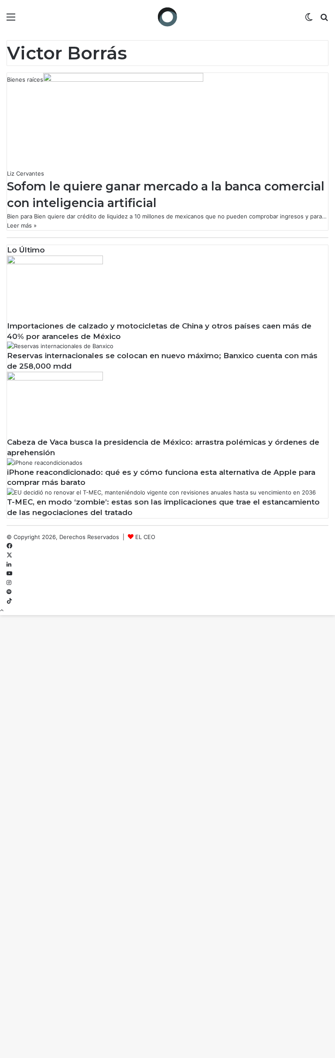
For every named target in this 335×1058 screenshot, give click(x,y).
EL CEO (145, 536)
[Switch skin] (308, 20)
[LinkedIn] (9, 564)
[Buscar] (324, 20)
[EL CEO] (167, 17)
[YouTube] (9, 573)
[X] (9, 555)
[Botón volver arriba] (1, 610)
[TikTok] (9, 601)
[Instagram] (9, 582)
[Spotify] (9, 591)
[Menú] (11, 20)
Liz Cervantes (25, 173)
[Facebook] (9, 546)
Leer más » (22, 225)
